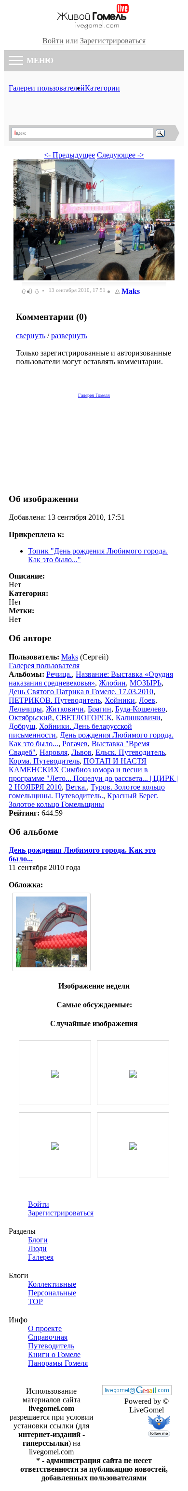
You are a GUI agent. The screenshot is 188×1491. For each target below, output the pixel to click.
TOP (35, 1301)
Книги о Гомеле (54, 1354)
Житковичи (65, 709)
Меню (39, 60)
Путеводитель (51, 1346)
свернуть (30, 335)
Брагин (99, 709)
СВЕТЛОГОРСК (84, 717)
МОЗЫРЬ (145, 683)
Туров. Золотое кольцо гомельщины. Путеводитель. (87, 791)
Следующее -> (120, 155)
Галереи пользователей (47, 88)
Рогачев (75, 743)
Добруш (22, 726)
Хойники (120, 700)
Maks (130, 291)
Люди (37, 1248)
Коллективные (52, 1284)
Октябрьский (30, 717)
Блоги (38, 1240)
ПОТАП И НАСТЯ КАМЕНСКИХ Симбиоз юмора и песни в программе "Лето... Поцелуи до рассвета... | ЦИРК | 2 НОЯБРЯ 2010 (93, 774)
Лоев (147, 700)
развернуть (69, 335)
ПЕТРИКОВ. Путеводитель (55, 700)
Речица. (59, 674)
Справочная (47, 1337)
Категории (102, 88)
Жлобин (112, 683)
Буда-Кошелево (140, 709)
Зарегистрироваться (113, 41)
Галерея (41, 1257)
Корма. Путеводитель (44, 761)
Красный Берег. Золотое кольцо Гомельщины (83, 800)
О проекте (45, 1328)
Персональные (52, 1293)
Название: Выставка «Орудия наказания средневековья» (91, 678)
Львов (81, 752)
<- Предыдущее (69, 155)
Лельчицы (25, 709)
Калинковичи (138, 717)
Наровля (53, 752)
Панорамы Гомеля (58, 1363)
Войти (53, 41)
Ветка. (76, 787)
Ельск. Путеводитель (130, 752)
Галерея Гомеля (94, 395)
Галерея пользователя (44, 665)
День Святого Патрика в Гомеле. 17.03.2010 (81, 691)
